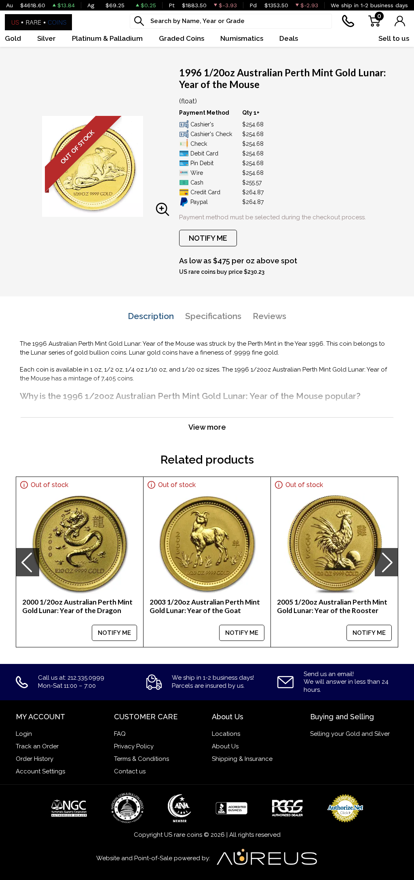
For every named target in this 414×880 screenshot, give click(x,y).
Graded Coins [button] (181, 38)
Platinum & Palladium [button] (107, 38)
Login (24, 733)
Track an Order (37, 746)
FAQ (120, 733)
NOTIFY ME (208, 238)
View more (207, 427)
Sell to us (393, 38)
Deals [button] (288, 38)
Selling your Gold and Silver (350, 733)
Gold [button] (13, 38)
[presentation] (27, 562)
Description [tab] (151, 316)
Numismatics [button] (241, 38)
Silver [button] (46, 38)
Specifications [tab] (213, 316)
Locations (226, 733)
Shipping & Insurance (242, 758)
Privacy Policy (134, 746)
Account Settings (40, 771)
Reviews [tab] (269, 316)
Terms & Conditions (141, 758)
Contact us (130, 771)
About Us (225, 746)
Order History (34, 758)
